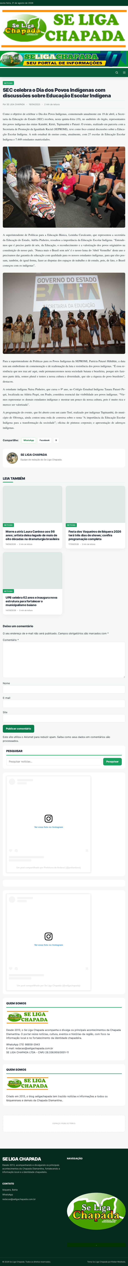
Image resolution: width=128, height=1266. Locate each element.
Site (5, 712)
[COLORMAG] (64, 1017)
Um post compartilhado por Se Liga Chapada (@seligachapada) (48, 985)
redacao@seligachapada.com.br (19, 1199)
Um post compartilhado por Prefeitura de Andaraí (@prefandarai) (48, 867)
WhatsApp (28, 440)
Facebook (45, 440)
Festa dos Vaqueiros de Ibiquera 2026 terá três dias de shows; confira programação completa (95, 535)
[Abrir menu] (124, 72)
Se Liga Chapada (21, 1159)
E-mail (6, 697)
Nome (6, 683)
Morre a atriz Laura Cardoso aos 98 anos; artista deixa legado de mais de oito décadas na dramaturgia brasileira (32, 535)
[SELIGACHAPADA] (64, 1083)
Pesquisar (112, 761)
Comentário (11, 639)
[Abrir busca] (117, 72)
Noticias (8, 83)
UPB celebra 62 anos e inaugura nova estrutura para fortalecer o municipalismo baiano (31, 601)
